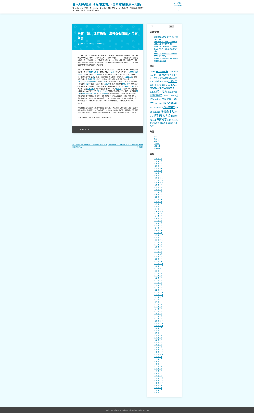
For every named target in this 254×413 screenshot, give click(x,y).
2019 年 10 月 (158, 354)
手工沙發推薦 (172, 95)
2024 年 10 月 (158, 211)
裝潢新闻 (157, 144)
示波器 (99, 91)
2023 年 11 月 (158, 237)
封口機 (103, 81)
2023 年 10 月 (158, 240)
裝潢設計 (157, 146)
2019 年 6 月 (158, 364)
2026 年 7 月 (158, 161)
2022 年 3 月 (158, 285)
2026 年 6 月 (158, 163)
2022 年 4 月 (158, 283)
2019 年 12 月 (158, 350)
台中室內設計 (161, 75)
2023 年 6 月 (158, 249)
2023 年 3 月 (158, 256)
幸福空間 (170, 92)
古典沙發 (170, 72)
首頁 (174, 4)
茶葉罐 (86, 84)
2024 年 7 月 (158, 218)
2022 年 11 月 (158, 266)
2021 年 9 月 (158, 299)
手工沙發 (165, 95)
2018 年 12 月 (158, 378)
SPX (95, 93)
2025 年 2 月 (158, 202)
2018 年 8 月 (158, 388)
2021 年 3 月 (158, 314)
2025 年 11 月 (158, 180)
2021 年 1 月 (158, 319)
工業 (176, 4)
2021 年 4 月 (158, 311)
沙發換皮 (169, 107)
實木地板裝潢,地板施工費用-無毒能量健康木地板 (106, 4)
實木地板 (161, 91)
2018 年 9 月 (158, 385)
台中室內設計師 (164, 78)
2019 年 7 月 (158, 361)
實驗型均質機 (128, 86)
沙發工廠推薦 (159, 108)
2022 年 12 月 (158, 264)
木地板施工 (157, 99)
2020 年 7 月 (158, 333)
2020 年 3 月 (158, 342)
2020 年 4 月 (158, 340)
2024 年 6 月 (158, 221)
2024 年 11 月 (158, 209)
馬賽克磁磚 (168, 123)
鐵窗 (172, 116)
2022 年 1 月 (158, 290)
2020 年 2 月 (158, 345)
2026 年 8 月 (158, 159)
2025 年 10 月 (158, 183)
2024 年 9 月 (158, 214)
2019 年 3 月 (158, 371)
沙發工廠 (152, 108)
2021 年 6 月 (158, 307)
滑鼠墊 (107, 84)
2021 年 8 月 (158, 302)
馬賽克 (169, 120)
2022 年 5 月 (158, 280)
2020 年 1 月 (158, 347)
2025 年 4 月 (158, 197)
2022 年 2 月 (158, 287)
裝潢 (177, 4)
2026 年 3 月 (158, 171)
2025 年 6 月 (158, 192)
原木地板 (153, 72)
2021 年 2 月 (158, 316)
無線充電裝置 (93, 72)
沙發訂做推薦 (156, 112)
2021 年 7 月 (158, 304)
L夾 (93, 77)
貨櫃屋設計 (92, 79)
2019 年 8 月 (158, 359)
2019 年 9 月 (158, 357)
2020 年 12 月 (158, 321)
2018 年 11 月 (158, 381)
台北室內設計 (163, 82)
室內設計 (168, 85)
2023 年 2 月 (158, 259)
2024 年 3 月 (158, 228)
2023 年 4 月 (158, 254)
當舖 (181, 4)
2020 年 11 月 (158, 323)
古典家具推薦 (162, 71)
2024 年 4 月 (158, 225)
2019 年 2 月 (158, 373)
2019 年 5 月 (158, 366)
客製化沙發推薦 (160, 85)
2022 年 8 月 (158, 273)
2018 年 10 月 (158, 383)
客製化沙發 (153, 85)
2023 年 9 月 (158, 242)
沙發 (164, 103)
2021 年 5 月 (158, 309)
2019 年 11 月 (158, 352)
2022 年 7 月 (158, 276)
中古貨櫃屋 (126, 84)
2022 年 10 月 (158, 268)
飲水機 (118, 89)
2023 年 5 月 (158, 252)
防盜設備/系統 (87, 93)
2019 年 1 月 (158, 376)
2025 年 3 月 (158, 199)
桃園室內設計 (158, 103)
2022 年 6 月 (158, 278)
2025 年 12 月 (158, 178)
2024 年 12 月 (158, 206)
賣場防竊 (105, 93)
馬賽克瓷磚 (158, 123)
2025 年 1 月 (158, 204)
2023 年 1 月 (158, 261)
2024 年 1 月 (158, 233)
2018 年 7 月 (158, 390)
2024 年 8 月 (158, 216)
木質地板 (166, 98)
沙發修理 (172, 103)
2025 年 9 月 (158, 185)
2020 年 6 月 (158, 335)
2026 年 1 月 (158, 175)
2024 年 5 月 (158, 223)
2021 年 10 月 (158, 297)
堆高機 (97, 74)
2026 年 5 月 (158, 166)
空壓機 (105, 91)
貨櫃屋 (113, 72)
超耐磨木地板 (162, 115)
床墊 (175, 91)
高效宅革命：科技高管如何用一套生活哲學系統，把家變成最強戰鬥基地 (165, 48)
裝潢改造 (157, 141)
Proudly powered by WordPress (114, 410)
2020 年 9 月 (158, 328)
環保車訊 (179, 6)
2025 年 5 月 (158, 194)
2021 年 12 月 (158, 292)
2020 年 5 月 (158, 338)
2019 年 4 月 (158, 369)
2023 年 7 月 (158, 247)
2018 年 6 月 (158, 392)
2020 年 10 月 (158, 326)
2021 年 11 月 (158, 295)
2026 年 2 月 (158, 173)
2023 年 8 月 (158, 245)
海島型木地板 (169, 111)
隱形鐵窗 (162, 119)
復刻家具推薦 (156, 95)
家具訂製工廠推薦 (164, 87)
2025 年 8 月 (158, 187)
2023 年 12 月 (158, 235)
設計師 (151, 116)
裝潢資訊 (157, 148)
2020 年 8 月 (158, 330)
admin (101, 44)
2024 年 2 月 (158, 230)
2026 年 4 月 (158, 168)
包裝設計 (90, 89)
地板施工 (172, 81)
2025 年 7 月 (158, 190)
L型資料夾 (128, 77)
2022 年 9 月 (158, 271)
